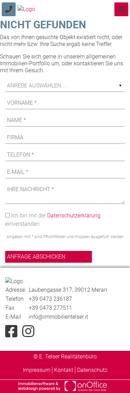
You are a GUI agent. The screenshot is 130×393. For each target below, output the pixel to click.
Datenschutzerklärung (74, 215)
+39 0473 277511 (50, 308)
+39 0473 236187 (50, 299)
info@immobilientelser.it (58, 317)
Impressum (36, 370)
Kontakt (63, 370)
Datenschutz (92, 370)
